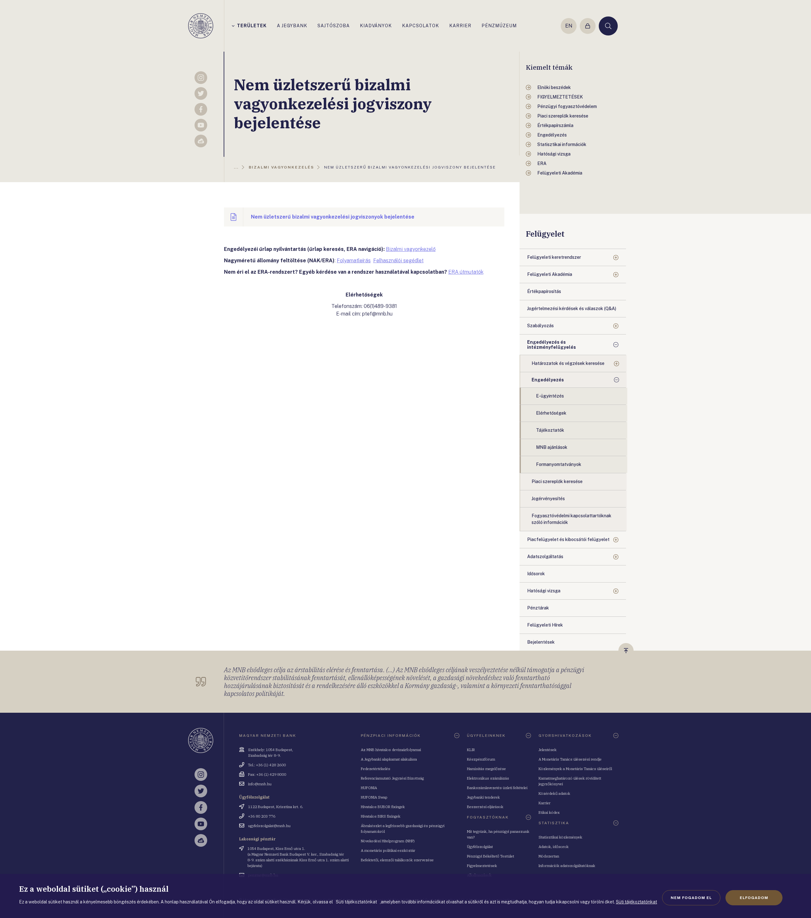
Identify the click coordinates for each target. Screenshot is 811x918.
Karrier (545, 802)
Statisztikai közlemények (560, 837)
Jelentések (548, 749)
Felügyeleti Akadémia (549, 274)
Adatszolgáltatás (545, 556)
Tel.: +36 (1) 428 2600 (267, 764)
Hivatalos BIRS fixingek (380, 816)
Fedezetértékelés (375, 768)
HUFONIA (369, 787)
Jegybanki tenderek (483, 797)
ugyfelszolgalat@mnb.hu (269, 825)
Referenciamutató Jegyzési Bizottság (392, 778)
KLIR (471, 749)
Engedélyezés (548, 379)
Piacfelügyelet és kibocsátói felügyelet (568, 539)
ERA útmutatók (465, 272)
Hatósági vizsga (543, 590)
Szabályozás (540, 325)
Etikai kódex (549, 812)
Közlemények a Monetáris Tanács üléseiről (575, 768)
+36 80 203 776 (261, 816)
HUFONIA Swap (374, 797)
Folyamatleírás (354, 261)
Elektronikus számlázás (488, 778)
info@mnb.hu (259, 783)
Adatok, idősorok (554, 846)
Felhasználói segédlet (398, 261)
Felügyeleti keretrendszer (554, 257)
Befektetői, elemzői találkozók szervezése (397, 859)
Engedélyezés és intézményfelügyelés (551, 345)
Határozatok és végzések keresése (568, 363)
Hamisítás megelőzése (486, 768)
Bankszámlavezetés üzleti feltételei (497, 787)
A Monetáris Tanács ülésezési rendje (570, 759)
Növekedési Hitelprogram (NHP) (388, 840)
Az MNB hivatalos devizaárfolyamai (391, 749)
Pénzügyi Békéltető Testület (490, 856)
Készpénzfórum (481, 759)
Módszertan (549, 856)
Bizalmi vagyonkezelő (411, 249)
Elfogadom (754, 898)
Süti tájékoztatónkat (636, 901)
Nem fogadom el (691, 898)
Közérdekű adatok (554, 793)
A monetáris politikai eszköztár (388, 850)
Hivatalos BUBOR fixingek (383, 806)
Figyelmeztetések (482, 865)
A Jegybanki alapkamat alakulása (389, 759)
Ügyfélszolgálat (480, 846)
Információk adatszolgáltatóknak (567, 865)
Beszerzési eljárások (485, 806)
